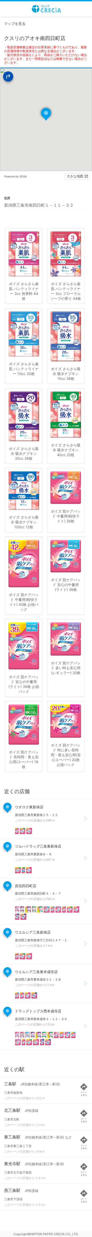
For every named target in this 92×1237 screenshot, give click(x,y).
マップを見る (15, 23)
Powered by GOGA (15, 176)
